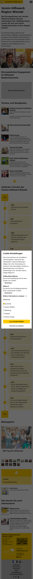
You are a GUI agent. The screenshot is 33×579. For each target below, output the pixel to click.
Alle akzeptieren (16, 321)
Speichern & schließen (16, 325)
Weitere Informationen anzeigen (13, 296)
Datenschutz (6, 299)
